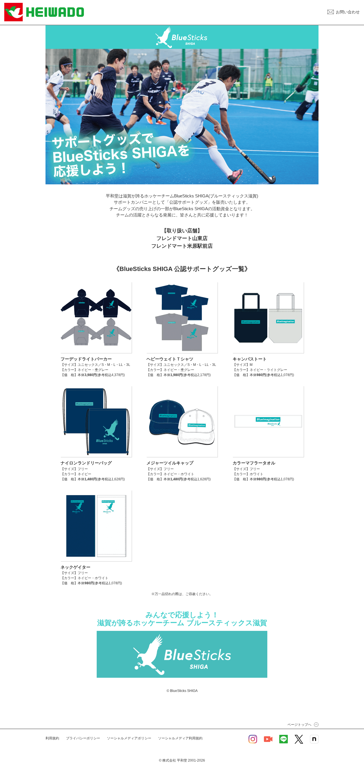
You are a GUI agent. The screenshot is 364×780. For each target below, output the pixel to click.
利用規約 (52, 738)
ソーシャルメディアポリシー (129, 738)
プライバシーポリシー (83, 738)
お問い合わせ (348, 12)
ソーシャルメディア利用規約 (180, 738)
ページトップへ (299, 725)
